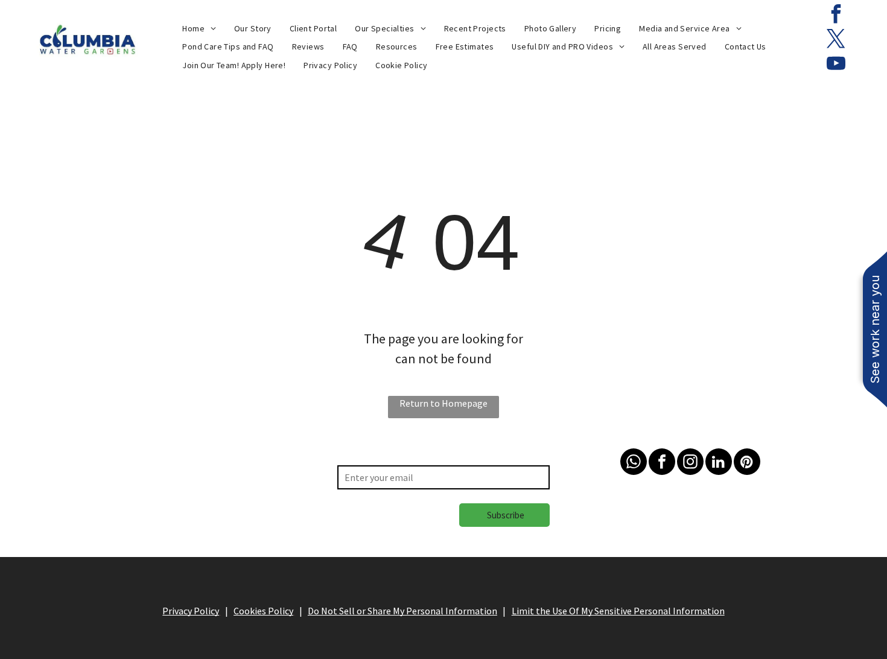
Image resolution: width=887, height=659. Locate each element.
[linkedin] (718, 463)
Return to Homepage (443, 403)
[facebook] (836, 15)
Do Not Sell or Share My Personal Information (402, 611)
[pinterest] (747, 463)
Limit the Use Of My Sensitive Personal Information (618, 611)
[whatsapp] (633, 463)
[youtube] (836, 65)
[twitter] (836, 40)
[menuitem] (199, 28)
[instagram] (690, 463)
